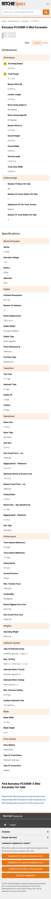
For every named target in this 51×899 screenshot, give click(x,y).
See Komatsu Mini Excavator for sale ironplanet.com (24, 800)
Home (4, 21)
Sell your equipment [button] (25, 875)
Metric (45, 43)
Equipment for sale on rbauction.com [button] (25, 856)
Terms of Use (36, 886)
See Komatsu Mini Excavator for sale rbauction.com (23, 796)
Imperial (36, 43)
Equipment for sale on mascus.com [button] (25, 869)
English (13, 825)
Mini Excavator (14, 21)
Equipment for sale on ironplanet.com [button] (25, 862)
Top (46, 895)
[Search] (46, 12)
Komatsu (25, 21)
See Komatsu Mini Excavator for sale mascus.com (23, 803)
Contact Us (17, 816)
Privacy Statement (23, 886)
